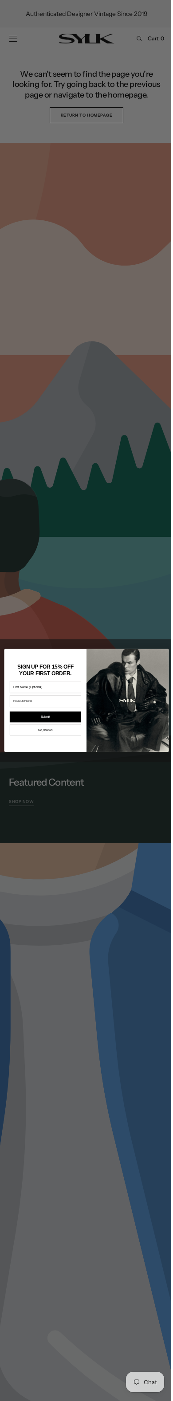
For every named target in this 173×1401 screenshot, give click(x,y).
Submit (42, 717)
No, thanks (42, 730)
